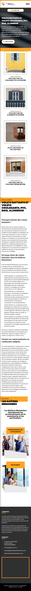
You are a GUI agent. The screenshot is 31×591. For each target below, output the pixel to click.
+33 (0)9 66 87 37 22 (10, 547)
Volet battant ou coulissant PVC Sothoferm (15, 79)
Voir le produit (16, 63)
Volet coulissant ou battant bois (15, 149)
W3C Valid (20, 587)
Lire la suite (9, 42)
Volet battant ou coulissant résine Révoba (15, 183)
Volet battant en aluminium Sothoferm (15, 114)
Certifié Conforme (13, 587)
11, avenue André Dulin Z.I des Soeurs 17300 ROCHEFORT (10, 543)
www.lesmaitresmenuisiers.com (13, 553)
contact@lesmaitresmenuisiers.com (15, 550)
